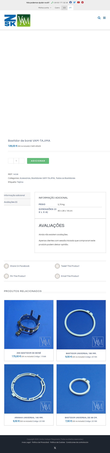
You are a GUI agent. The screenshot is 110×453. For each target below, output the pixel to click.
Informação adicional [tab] (14, 195)
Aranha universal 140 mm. (29, 418)
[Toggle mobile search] (99, 17)
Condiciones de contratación (77, 442)
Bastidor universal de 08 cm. (81, 418)
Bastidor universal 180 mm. (81, 353)
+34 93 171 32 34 (60, 3)
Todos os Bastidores (65, 178)
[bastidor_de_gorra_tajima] (55, 85)
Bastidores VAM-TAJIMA (43, 178)
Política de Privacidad (40, 442)
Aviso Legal (26, 442)
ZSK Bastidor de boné (29, 353)
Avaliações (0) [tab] (10, 202)
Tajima (20, 182)
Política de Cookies (57, 442)
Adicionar (38, 161)
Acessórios (25, 178)
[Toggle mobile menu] (104, 17)
